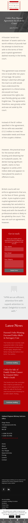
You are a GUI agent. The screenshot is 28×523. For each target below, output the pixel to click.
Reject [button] (18, 516)
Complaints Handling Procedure (10, 501)
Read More (22, 514)
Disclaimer (4, 503)
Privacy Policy (5, 505)
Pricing (4, 455)
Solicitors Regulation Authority (16, 481)
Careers (4, 457)
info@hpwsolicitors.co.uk (10, 438)
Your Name (8, 246)
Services (4, 448)
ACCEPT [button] (11, 516)
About (4, 446)
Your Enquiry (8, 259)
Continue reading (12, 363)
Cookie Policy (5, 507)
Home (4, 444)
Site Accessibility (6, 499)
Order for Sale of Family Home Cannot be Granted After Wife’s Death (13, 373)
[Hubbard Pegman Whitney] (14, 5)
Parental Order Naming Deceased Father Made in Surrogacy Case (14, 335)
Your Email (7, 253)
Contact (4, 460)
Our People (5, 451)
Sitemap (4, 509)
